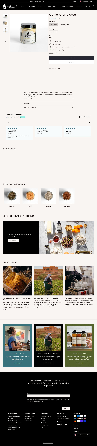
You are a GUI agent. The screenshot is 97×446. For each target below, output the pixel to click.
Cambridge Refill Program (15, 423)
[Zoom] (29, 33)
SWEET (30, 206)
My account (11, 429)
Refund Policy (45, 425)
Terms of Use (44, 423)
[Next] (6, 41)
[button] (53, 19)
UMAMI (48, 206)
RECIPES (32, 6)
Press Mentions (12, 420)
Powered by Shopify (48, 443)
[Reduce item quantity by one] (51, 32)
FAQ (42, 427)
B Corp (36, 307)
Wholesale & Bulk (29, 416)
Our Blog (10, 418)
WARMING (67, 206)
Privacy (43, 420)
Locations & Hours (46, 416)
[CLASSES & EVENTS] (17, 338)
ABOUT (78, 6)
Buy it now (71, 62)
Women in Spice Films (14, 416)
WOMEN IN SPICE (66, 6)
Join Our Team (12, 425)
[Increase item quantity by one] (56, 32)
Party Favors (28, 420)
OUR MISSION (53, 6)
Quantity (51, 29)
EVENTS (41, 6)
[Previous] (89, 122)
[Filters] (80, 117)
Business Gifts (28, 418)
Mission (5, 309)
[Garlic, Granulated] (72, 75)
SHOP (23, 6)
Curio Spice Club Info (14, 427)
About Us (67, 306)
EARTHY (11, 206)
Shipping (51, 53)
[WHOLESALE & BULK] (79, 338)
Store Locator (44, 418)
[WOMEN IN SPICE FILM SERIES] (48, 338)
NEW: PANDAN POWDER (37, 1)
